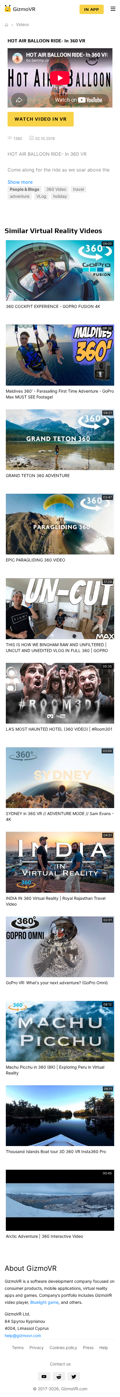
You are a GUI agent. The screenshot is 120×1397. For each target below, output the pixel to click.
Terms (18, 1347)
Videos (22, 24)
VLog (41, 196)
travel (78, 189)
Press (88, 1347)
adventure (19, 196)
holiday (60, 196)
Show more (20, 182)
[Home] (6, 24)
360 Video (56, 189)
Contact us (60, 1363)
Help (103, 1347)
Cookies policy (63, 1347)
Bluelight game (44, 1302)
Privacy (36, 1347)
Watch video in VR (41, 119)
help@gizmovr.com (23, 1335)
